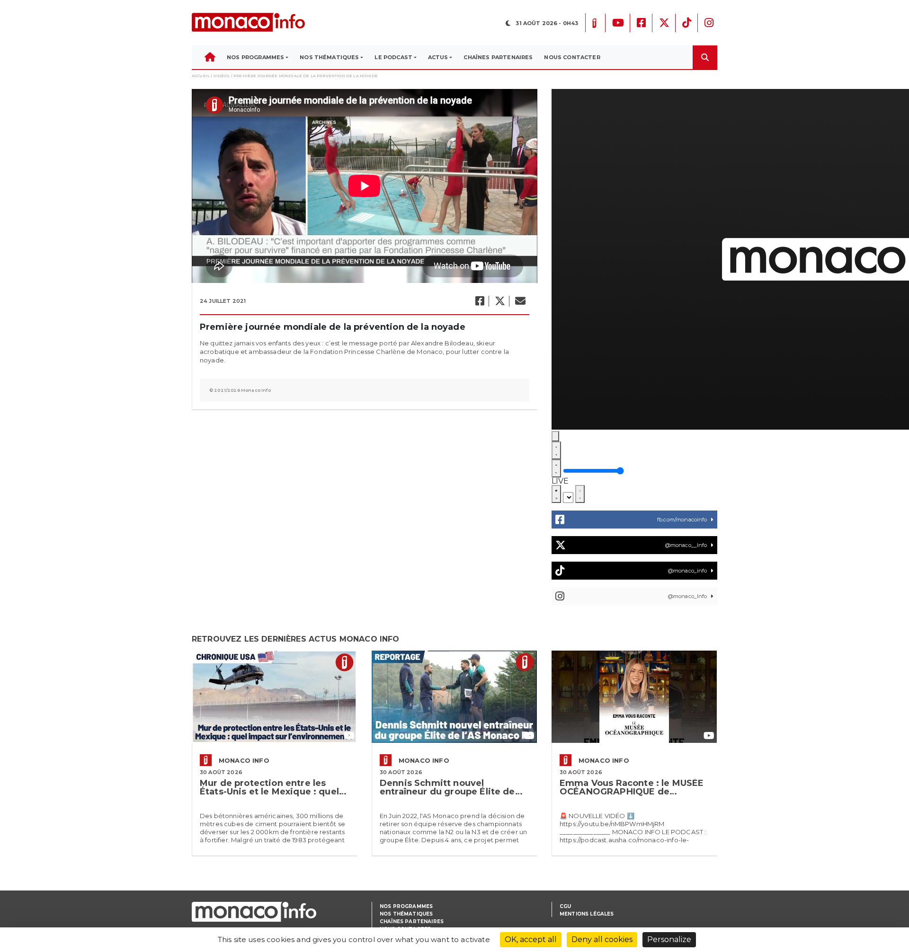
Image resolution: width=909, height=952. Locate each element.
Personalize (669, 939)
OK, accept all (531, 939)
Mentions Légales (587, 914)
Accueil (201, 75)
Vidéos (222, 75)
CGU (565, 906)
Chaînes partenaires (412, 921)
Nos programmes (406, 906)
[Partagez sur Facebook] (479, 301)
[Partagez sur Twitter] (499, 301)
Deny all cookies (602, 939)
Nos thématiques (406, 914)
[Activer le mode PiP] (556, 494)
